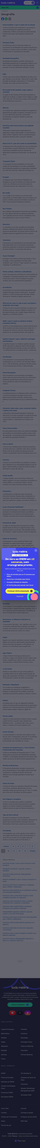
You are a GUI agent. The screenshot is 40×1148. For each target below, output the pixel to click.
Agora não (20, 596)
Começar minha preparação (18, 591)
